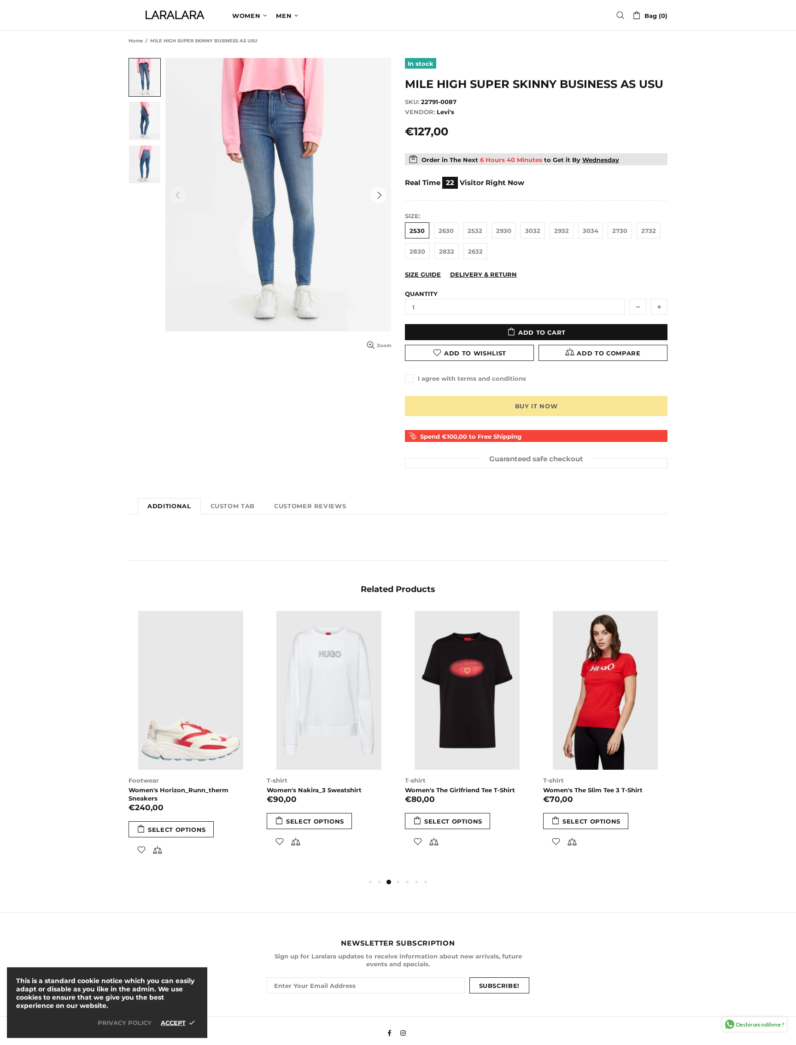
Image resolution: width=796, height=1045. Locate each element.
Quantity (421, 293)
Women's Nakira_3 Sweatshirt (314, 790)
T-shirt (277, 780)
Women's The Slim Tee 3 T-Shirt (593, 790)
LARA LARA (175, 15)
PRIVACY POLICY (125, 1022)
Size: (412, 216)
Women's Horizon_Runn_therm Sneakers (178, 794)
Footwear (144, 780)
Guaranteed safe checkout (536, 458)
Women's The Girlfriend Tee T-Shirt (460, 790)
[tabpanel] (191, 744)
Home (136, 41)
